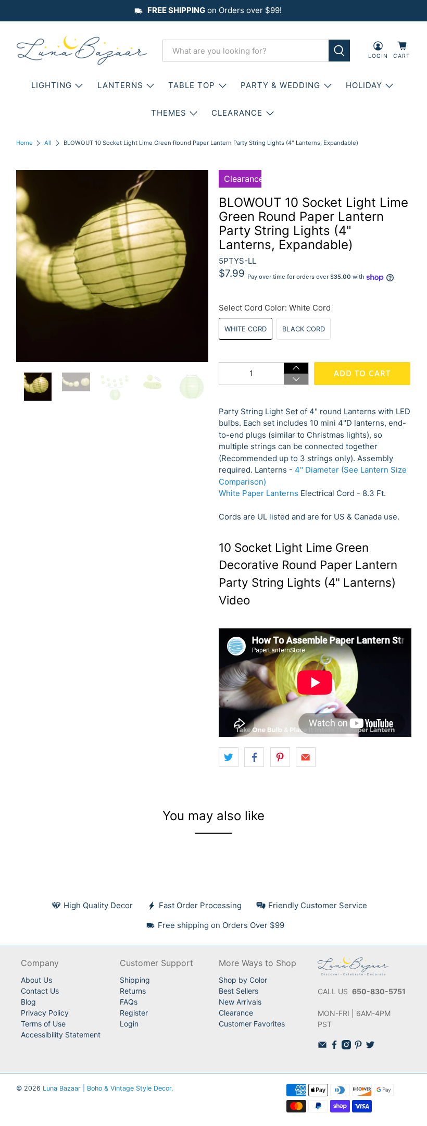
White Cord (245, 329)
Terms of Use (43, 1023)
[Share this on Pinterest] (280, 757)
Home (24, 143)
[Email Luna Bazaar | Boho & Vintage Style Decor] (322, 1046)
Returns (133, 990)
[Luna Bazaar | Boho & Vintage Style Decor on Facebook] (334, 1046)
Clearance (236, 1012)
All (48, 143)
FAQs (128, 1001)
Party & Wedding (280, 85)
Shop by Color (243, 979)
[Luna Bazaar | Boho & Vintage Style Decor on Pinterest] (358, 1046)
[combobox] (245, 50)
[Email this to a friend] (306, 757)
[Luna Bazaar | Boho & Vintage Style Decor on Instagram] (346, 1046)
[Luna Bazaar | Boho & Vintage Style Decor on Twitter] (370, 1046)
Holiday (364, 85)
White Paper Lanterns (258, 493)
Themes (168, 113)
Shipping (135, 979)
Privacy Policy (45, 1012)
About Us (36, 979)
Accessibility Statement (61, 1034)
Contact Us (40, 990)
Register (134, 1012)
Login (129, 1023)
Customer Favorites (252, 1023)
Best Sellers (238, 990)
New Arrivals (240, 1001)
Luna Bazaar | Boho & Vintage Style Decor (107, 1088)
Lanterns (120, 85)
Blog (28, 1001)
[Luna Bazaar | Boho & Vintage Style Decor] (82, 50)
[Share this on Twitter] (228, 757)
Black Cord (303, 329)
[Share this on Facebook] (254, 757)
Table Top (191, 85)
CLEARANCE (236, 113)
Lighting (51, 85)
